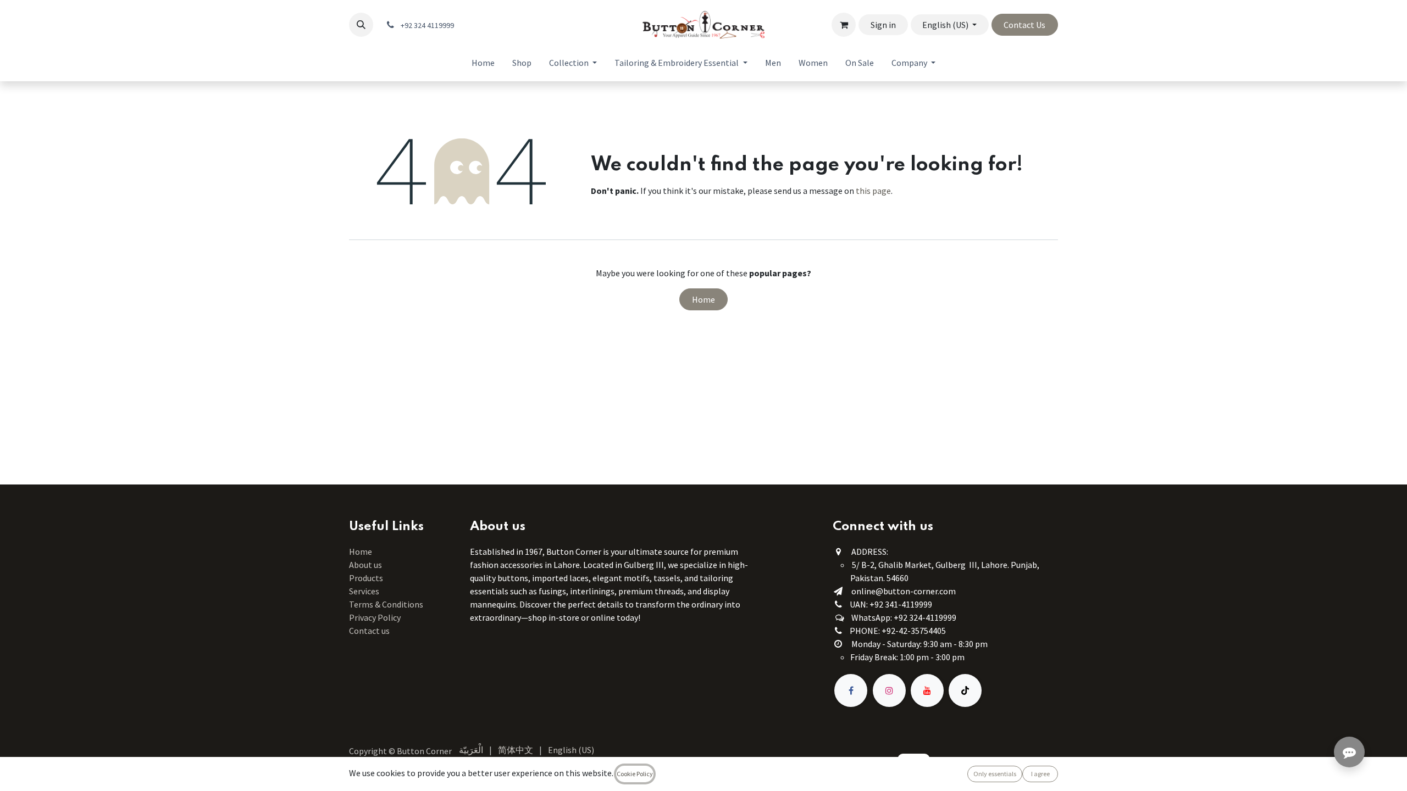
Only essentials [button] (994, 774)
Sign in (883, 24)
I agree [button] (1040, 774)
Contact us (369, 630)
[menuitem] (483, 62)
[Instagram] (889, 690)
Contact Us (1024, 24)
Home (703, 299)
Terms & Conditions (387, 604)
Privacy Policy (375, 617)
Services (364, 591)
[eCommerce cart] (844, 25)
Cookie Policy (635, 774)
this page (873, 190)
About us (365, 564)
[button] (361, 25)
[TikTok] (965, 690)
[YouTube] (927, 690)
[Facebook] (850, 690)
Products (366, 577)
